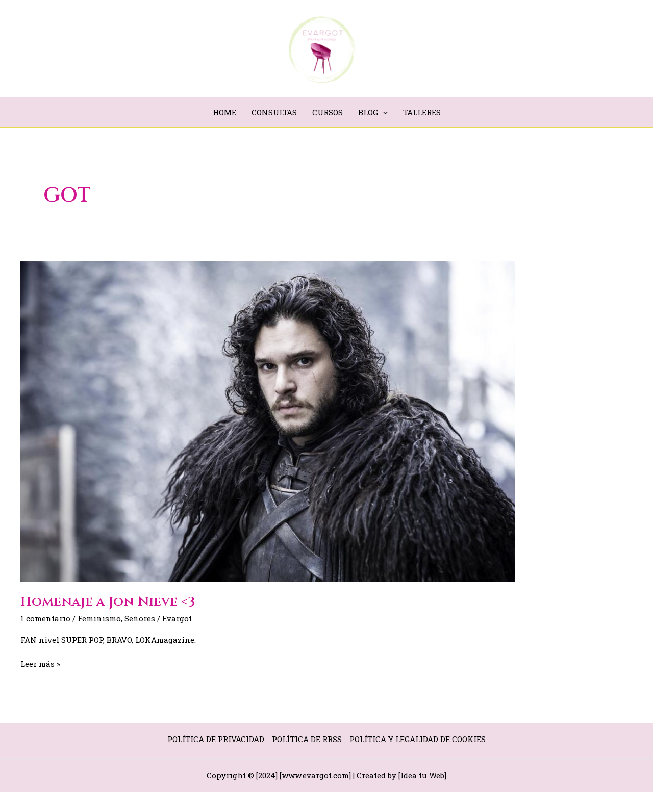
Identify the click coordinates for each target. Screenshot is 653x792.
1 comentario (45, 618)
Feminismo (99, 618)
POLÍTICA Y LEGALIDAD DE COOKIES (417, 739)
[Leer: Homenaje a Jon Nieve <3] (267, 420)
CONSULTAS (274, 112)
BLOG (368, 112)
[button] (383, 112)
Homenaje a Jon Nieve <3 (107, 602)
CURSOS (327, 112)
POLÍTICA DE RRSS (307, 739)
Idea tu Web (422, 775)
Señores (139, 618)
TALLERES (422, 112)
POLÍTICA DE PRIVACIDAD (215, 739)
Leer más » (40, 663)
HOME (224, 112)
